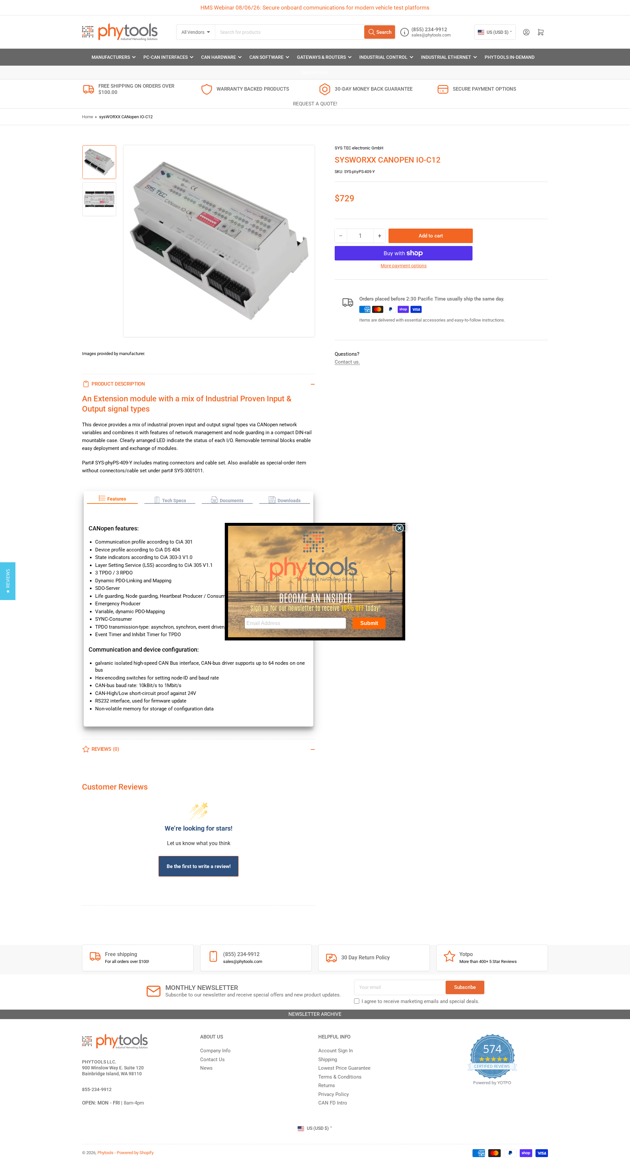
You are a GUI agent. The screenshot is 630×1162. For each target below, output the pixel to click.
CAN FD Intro (332, 1103)
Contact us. (347, 362)
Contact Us (212, 1059)
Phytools (105, 1152)
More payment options (404, 265)
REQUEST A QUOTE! (315, 104)
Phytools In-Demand (510, 57)
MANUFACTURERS (111, 57)
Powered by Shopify (135, 1152)
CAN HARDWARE (218, 57)
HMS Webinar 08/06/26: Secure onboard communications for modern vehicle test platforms (315, 7)
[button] (112, 499)
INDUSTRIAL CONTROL (383, 57)
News (206, 1068)
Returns (326, 1085)
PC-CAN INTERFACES (165, 57)
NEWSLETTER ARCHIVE (315, 1014)
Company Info (215, 1051)
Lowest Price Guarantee (344, 1068)
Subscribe (465, 987)
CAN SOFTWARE (266, 57)
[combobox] (305, 32)
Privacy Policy (333, 1094)
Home (87, 116)
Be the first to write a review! (199, 866)
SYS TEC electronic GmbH (359, 147)
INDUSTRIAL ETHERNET (446, 57)
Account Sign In (335, 1051)
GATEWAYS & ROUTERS (321, 57)
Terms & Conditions (340, 1077)
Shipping (327, 1059)
